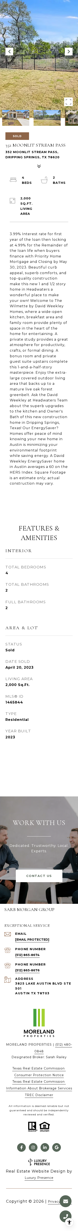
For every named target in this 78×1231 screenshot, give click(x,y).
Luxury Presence (39, 1178)
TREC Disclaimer (39, 1095)
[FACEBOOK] (21, 1147)
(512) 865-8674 (27, 955)
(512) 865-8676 (27, 970)
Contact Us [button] (39, 876)
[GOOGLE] (56, 1147)
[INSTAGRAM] (33, 1147)
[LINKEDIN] (45, 1147)
